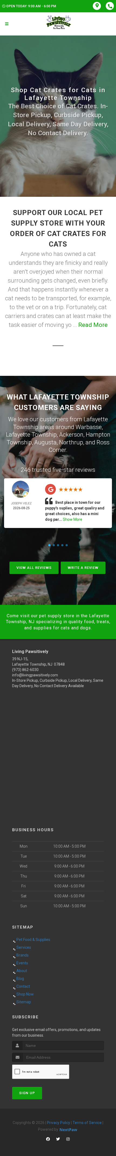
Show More (72, 519)
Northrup (71, 442)
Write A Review (83, 568)
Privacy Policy (58, 1123)
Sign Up (27, 1093)
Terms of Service (87, 1123)
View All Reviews (34, 568)
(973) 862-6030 (25, 670)
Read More (93, 325)
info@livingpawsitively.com (35, 675)
